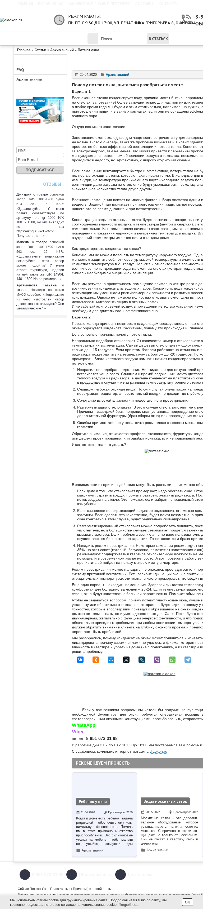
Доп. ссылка (141, 874)
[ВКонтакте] (80, 660)
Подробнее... (129, 905)
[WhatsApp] (172, 660)
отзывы (52, 184)
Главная (25, 3)
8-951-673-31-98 (47, 874)
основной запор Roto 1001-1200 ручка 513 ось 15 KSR (40, 199)
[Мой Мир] (111, 660)
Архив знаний (29, 79)
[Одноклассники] (96, 660)
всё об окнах (50, 3)
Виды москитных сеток (165, 801)
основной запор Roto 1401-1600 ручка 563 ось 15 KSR (40, 247)
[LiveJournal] (142, 660)
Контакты (168, 3)
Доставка (144, 3)
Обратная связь (95, 874)
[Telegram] (187, 660)
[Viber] (157, 660)
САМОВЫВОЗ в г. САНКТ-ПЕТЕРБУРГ (99, 3)
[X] (126, 660)
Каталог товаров (44, 39)
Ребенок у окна (93, 801)
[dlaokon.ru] (24, 20)
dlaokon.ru (158, 751)
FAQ (20, 70)
